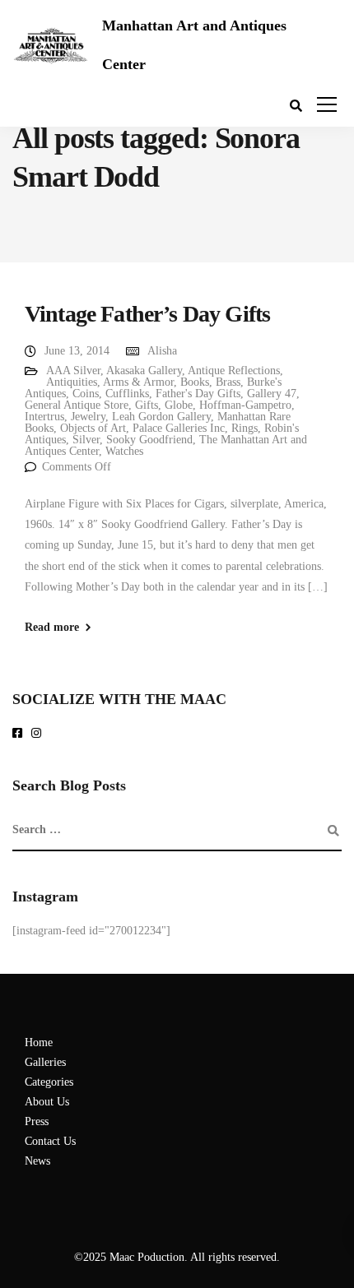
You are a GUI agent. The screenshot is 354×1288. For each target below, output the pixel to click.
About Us (47, 1102)
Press (37, 1121)
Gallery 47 (271, 393)
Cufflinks (127, 393)
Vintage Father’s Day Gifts (147, 314)
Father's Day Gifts (198, 393)
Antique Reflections (234, 370)
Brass (228, 382)
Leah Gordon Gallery (161, 416)
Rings (244, 428)
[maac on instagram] (39, 734)
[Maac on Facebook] (20, 734)
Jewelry (88, 416)
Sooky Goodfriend (149, 439)
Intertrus (44, 416)
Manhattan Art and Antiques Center (194, 44)
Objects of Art (93, 428)
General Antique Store (76, 405)
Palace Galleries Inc (179, 428)
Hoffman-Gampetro (245, 405)
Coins (85, 393)
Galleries (45, 1062)
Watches (124, 451)
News (37, 1161)
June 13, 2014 (76, 351)
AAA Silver (73, 370)
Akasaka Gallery (144, 370)
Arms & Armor (138, 382)
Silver (86, 439)
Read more (52, 627)
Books (194, 382)
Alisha (162, 351)
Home (39, 1042)
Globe (179, 405)
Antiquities (71, 382)
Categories (49, 1082)
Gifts (146, 405)
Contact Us (50, 1141)
